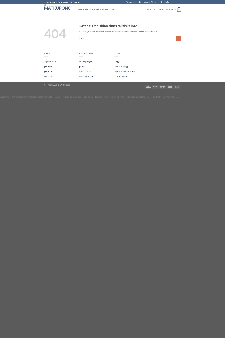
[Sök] (75, 9)
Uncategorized (86, 76)
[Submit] (178, 38)
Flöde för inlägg (121, 66)
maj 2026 (48, 76)
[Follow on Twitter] (177, 2)
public (82, 66)
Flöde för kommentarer (124, 71)
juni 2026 (48, 71)
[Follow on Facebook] (172, 2)
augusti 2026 (50, 61)
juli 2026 (48, 66)
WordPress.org (121, 76)
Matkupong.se (85, 61)
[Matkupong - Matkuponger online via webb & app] (57, 10)
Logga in (118, 61)
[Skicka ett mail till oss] (179, 2)
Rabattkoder (85, 71)
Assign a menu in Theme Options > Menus (141, 2)
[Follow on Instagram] (174, 2)
